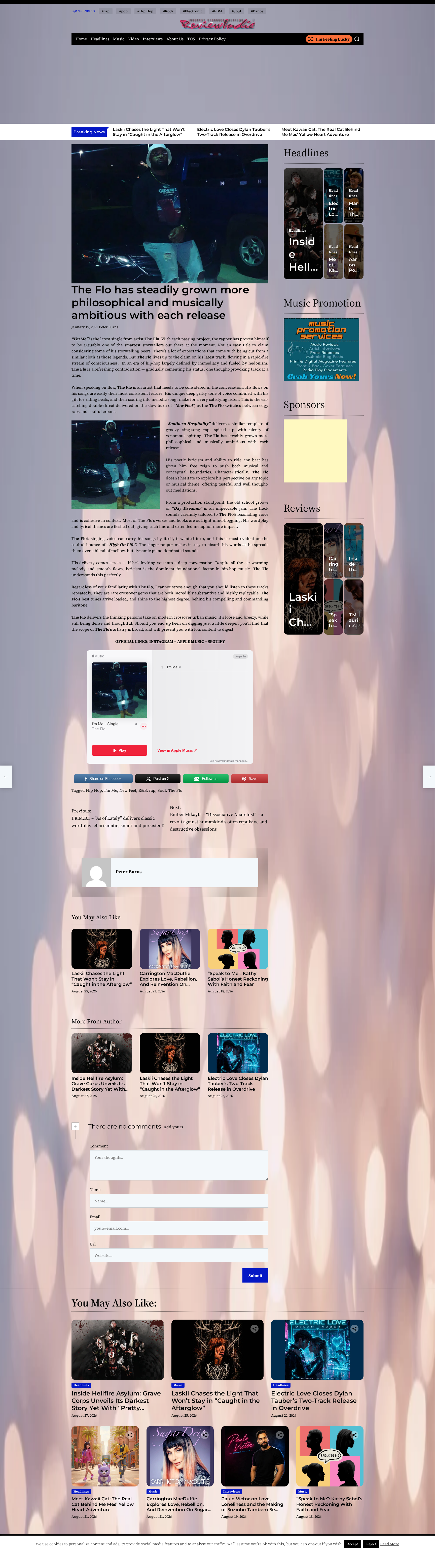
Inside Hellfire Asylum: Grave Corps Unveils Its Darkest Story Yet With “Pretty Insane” (98, 1087)
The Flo (175, 790)
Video (133, 39)
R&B (142, 790)
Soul (162, 790)
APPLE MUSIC (190, 641)
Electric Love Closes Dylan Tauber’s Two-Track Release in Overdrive (149, 132)
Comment (99, 1146)
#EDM (217, 11)
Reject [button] (371, 1544)
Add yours (173, 1127)
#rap (106, 11)
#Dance (257, 11)
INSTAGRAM (161, 641)
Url (93, 1244)
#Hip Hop (145, 11)
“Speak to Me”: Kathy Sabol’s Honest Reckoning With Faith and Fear (238, 979)
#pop (123, 11)
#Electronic (192, 11)
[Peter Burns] (96, 872)
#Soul (236, 11)
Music (118, 39)
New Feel (127, 790)
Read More (389, 1543)
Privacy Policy (212, 39)
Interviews (153, 39)
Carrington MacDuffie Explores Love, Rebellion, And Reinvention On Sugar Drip (320, 134)
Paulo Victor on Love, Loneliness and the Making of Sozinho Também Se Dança (252, 1507)
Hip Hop (94, 790)
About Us (175, 39)
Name (95, 1189)
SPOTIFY (216, 641)
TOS (191, 39)
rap (152, 790)
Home (81, 39)
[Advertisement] (217, 84)
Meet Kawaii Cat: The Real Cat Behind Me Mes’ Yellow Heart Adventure (236, 132)
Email (95, 1217)
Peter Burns (108, 326)
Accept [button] (352, 1544)
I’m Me (110, 790)
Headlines (100, 39)
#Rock (168, 11)
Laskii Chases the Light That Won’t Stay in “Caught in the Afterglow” (101, 979)
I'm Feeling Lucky (333, 39)
